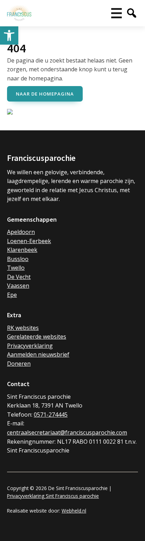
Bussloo (18, 259)
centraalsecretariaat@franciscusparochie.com (67, 432)
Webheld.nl (74, 510)
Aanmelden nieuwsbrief (38, 354)
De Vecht (19, 277)
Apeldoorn (21, 232)
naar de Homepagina (45, 94)
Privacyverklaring (30, 346)
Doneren (19, 363)
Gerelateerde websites (36, 336)
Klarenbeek (22, 250)
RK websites (23, 328)
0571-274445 (51, 414)
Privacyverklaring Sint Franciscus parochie (53, 496)
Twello (16, 268)
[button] (9, 35)
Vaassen (18, 285)
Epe (12, 295)
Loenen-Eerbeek (29, 241)
